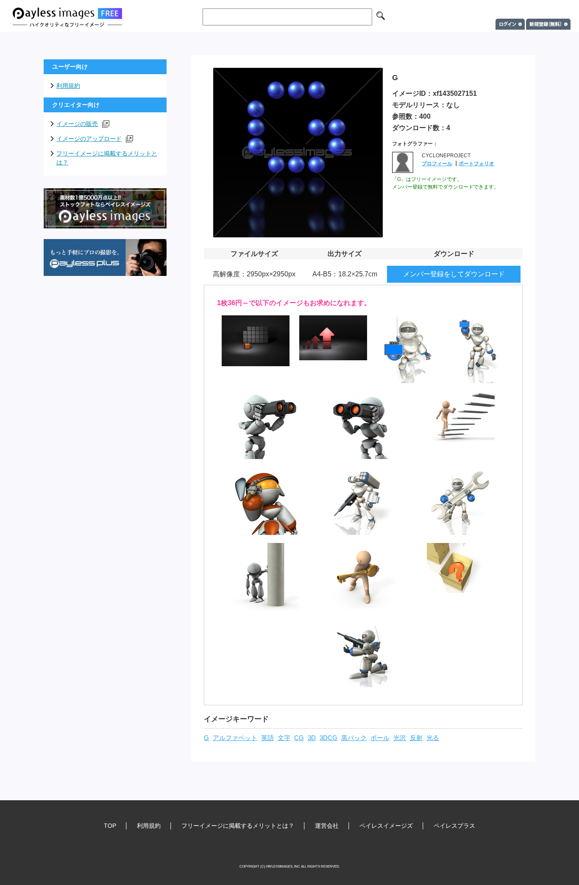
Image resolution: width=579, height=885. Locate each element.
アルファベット (235, 738)
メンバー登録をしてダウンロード (454, 274)
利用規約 (68, 85)
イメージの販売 (77, 123)
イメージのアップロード (89, 138)
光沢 (399, 738)
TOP (110, 825)
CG (299, 738)
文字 (284, 738)
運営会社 (327, 825)
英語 (267, 738)
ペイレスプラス (454, 825)
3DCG (328, 738)
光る (432, 738)
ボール (380, 738)
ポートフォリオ (476, 164)
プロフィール (437, 164)
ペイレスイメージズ (386, 825)
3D (312, 738)
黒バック (354, 738)
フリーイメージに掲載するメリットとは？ (106, 158)
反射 (416, 738)
